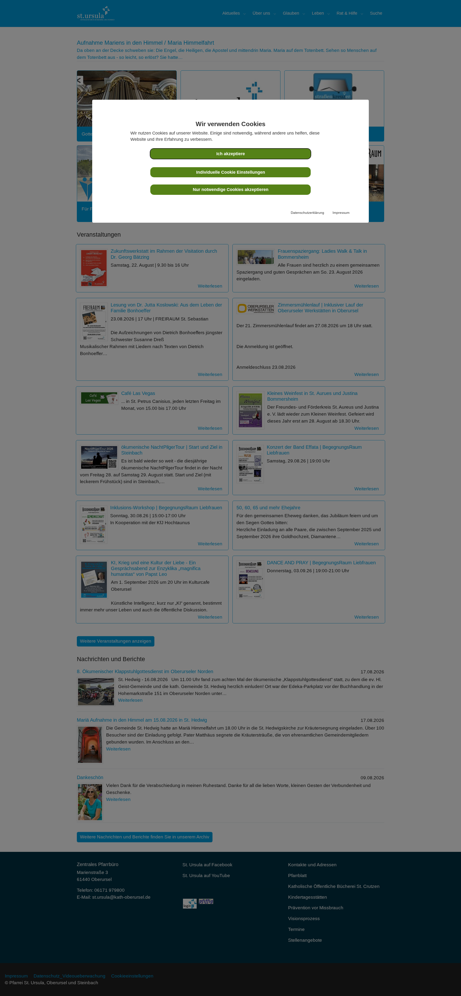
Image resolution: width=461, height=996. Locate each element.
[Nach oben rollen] (449, 984)
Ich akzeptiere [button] (230, 153)
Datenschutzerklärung (307, 213)
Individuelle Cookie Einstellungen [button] (230, 172)
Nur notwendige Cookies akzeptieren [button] (230, 189)
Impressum (341, 213)
